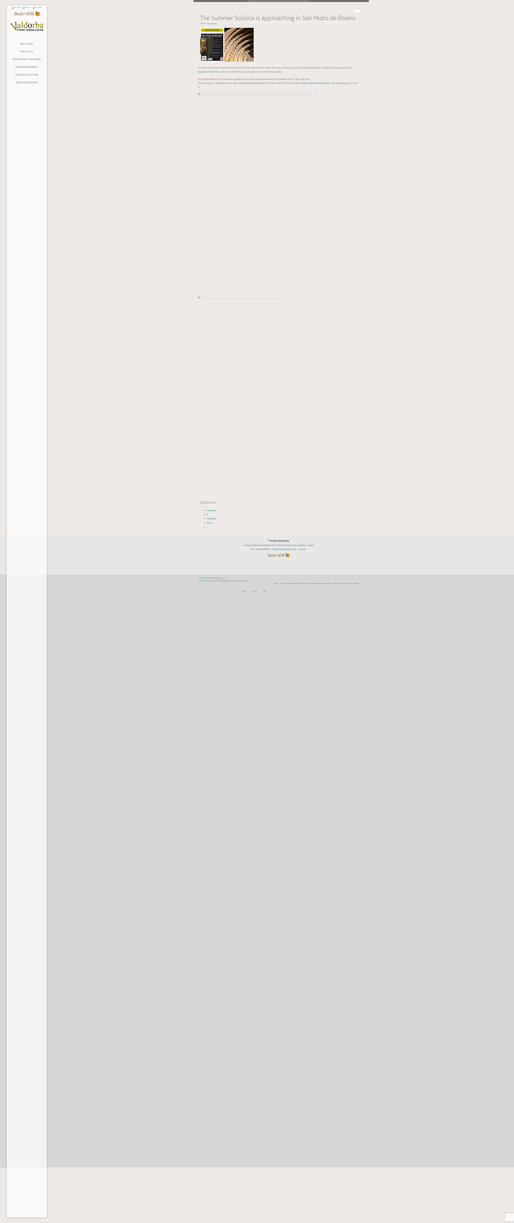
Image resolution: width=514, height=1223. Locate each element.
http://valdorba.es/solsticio (316, 83)
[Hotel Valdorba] (27, 26)
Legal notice (337, 583)
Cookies (345, 583)
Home (276, 583)
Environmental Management (316, 583)
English (28, 7)
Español (18, 7)
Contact (302, 549)
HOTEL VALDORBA (204, 578)
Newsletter (301, 583)
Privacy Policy (354, 583)
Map (329, 583)
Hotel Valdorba (212, 23)
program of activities (208, 71)
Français (39, 7)
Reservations (291, 583)
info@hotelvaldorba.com (284, 549)
